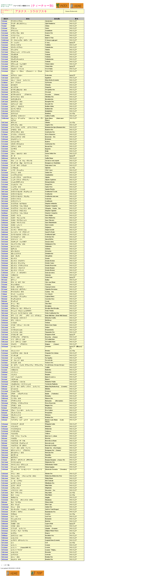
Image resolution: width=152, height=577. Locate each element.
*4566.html (4, 215)
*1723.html (4, 153)
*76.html (3, 26)
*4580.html (4, 222)
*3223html (4, 490)
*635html (4, 408)
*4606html (4, 179)
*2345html (4, 104)
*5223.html (4, 384)
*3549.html (4, 97)
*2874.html (4, 545)
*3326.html (4, 499)
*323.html (4, 369)
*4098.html (4, 158)
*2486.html (4, 146)
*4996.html (4, 303)
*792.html (4, 284)
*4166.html (4, 175)
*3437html (4, 362)
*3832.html (4, 455)
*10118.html (4, 507)
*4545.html (4, 241)
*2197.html (4, 35)
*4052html (4, 533)
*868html (4, 287)
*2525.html (4, 148)
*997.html (4, 279)
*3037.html (4, 462)
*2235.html (4, 172)
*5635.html (4, 258)
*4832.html (4, 313)
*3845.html (4, 452)
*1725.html (4, 144)
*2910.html (4, 530)
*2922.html (4, 526)
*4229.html (4, 246)
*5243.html (4, 45)
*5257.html (4, 52)
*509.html (4, 389)
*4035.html (4, 557)
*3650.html (4, 381)
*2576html (4, 134)
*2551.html (4, 141)
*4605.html (4, 177)
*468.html (4, 443)
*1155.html (4, 308)
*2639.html (4, 129)
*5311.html (4, 66)
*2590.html (4, 139)
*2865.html (4, 540)
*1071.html (4, 318)
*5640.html (4, 265)
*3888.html (4, 417)
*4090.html (4, 156)
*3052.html (4, 464)
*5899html (4, 535)
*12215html (4, 365)
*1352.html (4, 182)
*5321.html (4, 59)
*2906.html (4, 528)
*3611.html (4, 85)
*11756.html (4, 208)
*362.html (4, 379)
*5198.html (4, 47)
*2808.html (4, 523)
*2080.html (4, 398)
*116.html (4, 23)
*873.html (4, 289)
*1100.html (4, 320)
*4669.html (4, 194)
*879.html (4, 282)
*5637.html (4, 270)
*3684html (4, 372)
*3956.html (4, 521)
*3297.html (4, 492)
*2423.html (4, 99)
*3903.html (4, 396)
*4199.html (4, 125)
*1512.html (4, 391)
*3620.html (4, 92)
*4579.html (4, 225)
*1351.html (4, 184)
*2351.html (4, 106)
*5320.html (4, 54)
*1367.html (4, 77)
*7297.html (4, 136)
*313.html (4, 377)
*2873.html (4, 542)
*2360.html (4, 113)
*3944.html (4, 511)
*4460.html (4, 232)
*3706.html (4, 429)
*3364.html (4, 504)
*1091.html (4, 315)
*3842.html (4, 450)
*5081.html (4, 339)
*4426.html (4, 203)
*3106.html (4, 473)
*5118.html (4, 353)
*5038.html (4, 322)
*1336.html (4, 330)
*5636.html (4, 268)
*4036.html (4, 559)
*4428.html (4, 210)
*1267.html (4, 334)
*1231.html (4, 355)
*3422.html (4, 358)
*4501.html (4, 189)
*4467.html (4, 275)
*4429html (4, 213)
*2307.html (4, 509)
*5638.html (4, 263)
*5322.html (4, 61)
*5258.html (4, 431)
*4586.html (4, 220)
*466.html (4, 438)
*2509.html (4, 151)
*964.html (4, 299)
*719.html (4, 291)
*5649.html (4, 251)
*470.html (4, 445)
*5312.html (4, 64)
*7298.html (4, 196)
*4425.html (4, 206)
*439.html (4, 420)
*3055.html (4, 476)
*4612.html (4, 229)
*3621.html (4, 94)
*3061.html (4, 478)
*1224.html (4, 344)
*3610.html (4, 87)
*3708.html (4, 448)
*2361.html (4, 111)
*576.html (4, 460)
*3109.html (4, 469)
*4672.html (4, 201)
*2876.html (4, 550)
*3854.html (4, 403)
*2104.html (4, 165)
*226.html (4, 30)
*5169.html (4, 42)
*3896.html (4, 410)
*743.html (4, 296)
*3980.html (4, 538)
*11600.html (4, 40)
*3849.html (4, 457)
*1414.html (4, 80)
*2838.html (4, 516)
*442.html (4, 426)
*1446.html (4, 75)
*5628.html (4, 253)
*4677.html (4, 237)
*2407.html (4, 101)
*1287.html (4, 350)
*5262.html (4, 433)
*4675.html (4, 198)
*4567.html (4, 218)
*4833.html (4, 310)
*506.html (4, 386)
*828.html (4, 412)
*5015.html (4, 327)
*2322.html (4, 33)
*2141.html (4, 37)
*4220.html (4, 248)
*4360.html (4, 167)
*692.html (4, 393)
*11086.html (4, 118)
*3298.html (4, 495)
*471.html (4, 440)
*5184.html (4, 68)
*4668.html (4, 234)
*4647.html (4, 244)
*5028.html (4, 332)
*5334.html (4, 71)
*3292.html (4, 483)
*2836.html (4, 514)
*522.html (4, 405)
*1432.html (4, 163)
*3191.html (4, 488)
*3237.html (4, 480)
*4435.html (4, 239)
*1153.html (4, 306)
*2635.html (4, 127)
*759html (4, 294)
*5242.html (4, 367)
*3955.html (4, 519)
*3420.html (4, 360)
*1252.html (4, 325)
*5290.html (4, 49)
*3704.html (4, 424)
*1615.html (4, 116)
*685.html (4, 400)
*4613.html (4, 227)
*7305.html (4, 132)
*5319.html (4, 57)
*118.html (4, 21)
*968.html (4, 301)
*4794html (4, 277)
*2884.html (4, 554)
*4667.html (4, 191)
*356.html (4, 374)
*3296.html (4, 497)
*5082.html (4, 341)
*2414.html (4, 108)
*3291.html (4, 485)
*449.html (4, 436)
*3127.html (4, 467)
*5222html (4, 547)
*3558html (4, 82)
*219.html (4, 28)
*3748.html (4, 415)
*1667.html (4, 122)
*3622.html (4, 89)
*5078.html (4, 346)
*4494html (4, 187)
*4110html (4, 160)
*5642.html (4, 260)
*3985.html (4, 552)
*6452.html (4, 256)
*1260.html (4, 337)
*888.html (4, 502)
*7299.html (4, 272)
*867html (4, 170)
